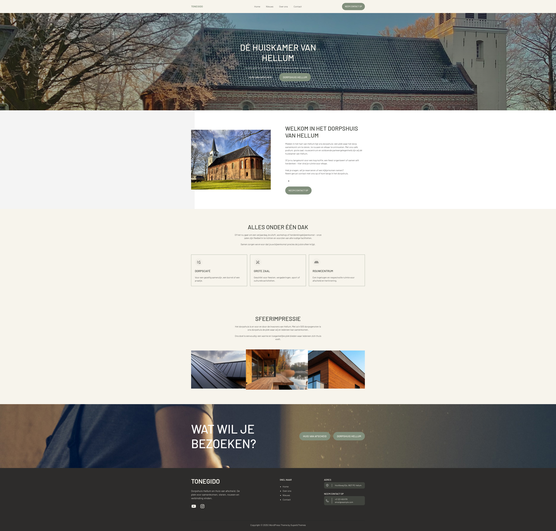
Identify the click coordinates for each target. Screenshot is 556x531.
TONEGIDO (197, 6)
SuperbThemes (298, 525)
